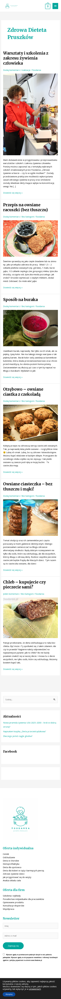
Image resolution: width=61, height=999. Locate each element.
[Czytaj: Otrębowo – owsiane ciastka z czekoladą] (30, 422)
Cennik (6, 854)
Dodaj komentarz (11, 70)
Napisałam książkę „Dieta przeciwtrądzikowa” (24, 731)
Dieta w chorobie (11, 860)
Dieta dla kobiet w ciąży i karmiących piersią (23, 870)
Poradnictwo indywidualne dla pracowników (23, 899)
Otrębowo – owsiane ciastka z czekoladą (23, 392)
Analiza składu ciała (12, 880)
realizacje (26, 70)
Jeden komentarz (11, 593)
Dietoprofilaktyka (11, 863)
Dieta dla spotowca (12, 867)
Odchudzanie (9, 857)
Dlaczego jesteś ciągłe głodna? (17, 736)
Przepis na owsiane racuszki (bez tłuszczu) (25, 207)
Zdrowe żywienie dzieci (13, 873)
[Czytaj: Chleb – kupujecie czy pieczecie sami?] (30, 617)
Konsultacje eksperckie (13, 905)
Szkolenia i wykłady (12, 895)
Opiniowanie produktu (13, 902)
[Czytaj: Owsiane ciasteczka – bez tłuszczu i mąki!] (30, 517)
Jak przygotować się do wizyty (17, 877)
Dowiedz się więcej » (13, 192)
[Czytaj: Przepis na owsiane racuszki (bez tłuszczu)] (30, 238)
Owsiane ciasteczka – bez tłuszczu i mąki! (27, 486)
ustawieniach (35, 989)
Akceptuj (9, 994)
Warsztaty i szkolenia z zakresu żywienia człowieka (25, 58)
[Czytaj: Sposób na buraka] (30, 327)
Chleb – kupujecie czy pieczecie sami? (24, 585)
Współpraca (8, 909)
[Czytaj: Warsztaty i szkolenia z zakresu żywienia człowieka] (30, 114)
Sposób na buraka (20, 299)
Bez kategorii (28, 216)
